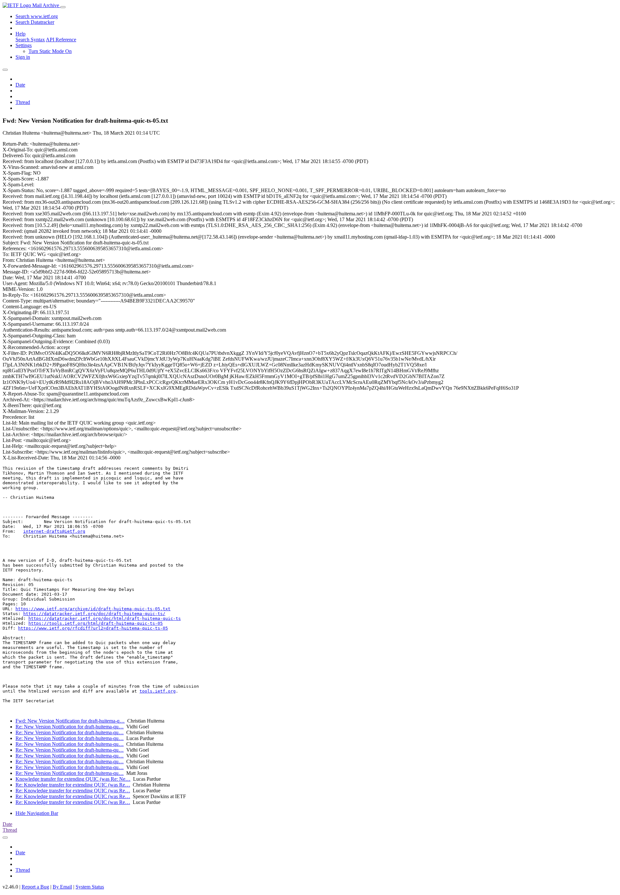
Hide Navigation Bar (37, 813)
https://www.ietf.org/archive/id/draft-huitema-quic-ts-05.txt (93, 608)
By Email (62, 887)
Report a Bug (35, 887)
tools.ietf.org (158, 691)
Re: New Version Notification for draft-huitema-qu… (70, 726)
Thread (23, 102)
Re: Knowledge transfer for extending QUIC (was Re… (73, 784)
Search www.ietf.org (37, 16)
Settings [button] (24, 45)
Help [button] (21, 33)
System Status (90, 887)
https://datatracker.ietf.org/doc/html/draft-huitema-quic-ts (104, 618)
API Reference (61, 39)
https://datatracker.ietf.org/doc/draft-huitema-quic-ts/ (94, 613)
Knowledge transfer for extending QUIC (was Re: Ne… (73, 779)
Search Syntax (30, 39)
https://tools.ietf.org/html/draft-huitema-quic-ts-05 (95, 623)
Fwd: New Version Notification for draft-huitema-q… (70, 721)
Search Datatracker (35, 22)
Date (20, 84)
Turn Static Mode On (50, 51)
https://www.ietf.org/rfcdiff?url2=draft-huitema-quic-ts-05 (93, 628)
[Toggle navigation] (63, 7)
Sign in (23, 57)
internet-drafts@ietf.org (54, 531)
